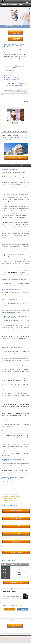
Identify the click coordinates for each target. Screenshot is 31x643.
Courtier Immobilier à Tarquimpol (10, 494)
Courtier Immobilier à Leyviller (10, 488)
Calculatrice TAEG (16, 518)
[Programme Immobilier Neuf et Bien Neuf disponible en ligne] (16, 154)
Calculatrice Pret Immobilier (16, 510)
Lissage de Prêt (16, 541)
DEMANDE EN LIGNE (16, 39)
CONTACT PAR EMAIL (16, 32)
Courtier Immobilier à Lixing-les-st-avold (12, 498)
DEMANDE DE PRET (16, 582)
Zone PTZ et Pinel (16, 533)
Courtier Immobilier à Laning (9, 483)
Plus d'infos (19, 605)
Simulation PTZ (16, 526)
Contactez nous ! (15, 625)
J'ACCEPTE (9, 609)
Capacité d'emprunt (16, 552)
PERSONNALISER (23, 609)
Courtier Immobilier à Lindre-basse (11, 492)
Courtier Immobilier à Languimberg (11, 481)
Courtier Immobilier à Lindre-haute (11, 496)
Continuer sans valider (17, 613)
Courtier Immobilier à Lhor (9, 500)
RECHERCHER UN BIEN (16, 157)
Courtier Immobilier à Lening (9, 486)
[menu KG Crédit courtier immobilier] (27, 2)
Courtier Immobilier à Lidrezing (10, 490)
